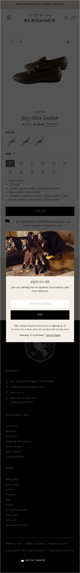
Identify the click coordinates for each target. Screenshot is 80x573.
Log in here (53, 335)
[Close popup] (70, 235)
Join (40, 315)
